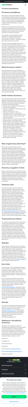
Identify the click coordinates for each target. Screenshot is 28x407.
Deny (14, 405)
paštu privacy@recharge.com (8, 287)
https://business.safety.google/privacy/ (11, 211)
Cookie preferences (14, 401)
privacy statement (20, 392)
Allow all (14, 396)
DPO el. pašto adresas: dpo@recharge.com (12, 351)
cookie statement (10, 392)
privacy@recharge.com (15, 348)
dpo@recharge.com (12, 311)
